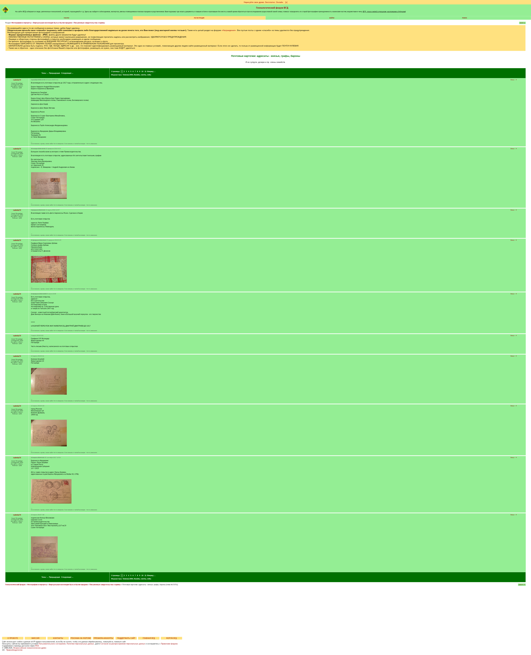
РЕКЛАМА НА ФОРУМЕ (81, 638)
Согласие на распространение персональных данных (122, 644)
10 (142, 71)
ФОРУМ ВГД (171, 638)
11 (145, 71)
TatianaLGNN (128, 75)
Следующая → (67, 73)
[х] (286, 2)
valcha (143, 75)
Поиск (464, 18)
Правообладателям (14, 650)
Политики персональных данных (80, 644)
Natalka (137, 75)
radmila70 (17, 80)
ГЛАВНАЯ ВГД (149, 638)
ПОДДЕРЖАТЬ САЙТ (126, 638)
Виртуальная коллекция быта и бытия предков (52, 23)
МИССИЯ (35, 638)
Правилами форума (169, 644)
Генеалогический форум (15, 585)
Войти (331, 18)
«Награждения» (229, 30)
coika (149, 75)
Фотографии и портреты (21, 23)
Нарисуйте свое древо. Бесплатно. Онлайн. (264, 2)
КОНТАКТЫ (58, 638)
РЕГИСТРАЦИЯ (199, 18)
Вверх (513, 79)
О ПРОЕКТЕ (12, 638)
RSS (37, 646)
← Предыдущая (53, 73)
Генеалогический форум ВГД (272, 8)
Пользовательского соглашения (52, 644)
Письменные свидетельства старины (89, 23)
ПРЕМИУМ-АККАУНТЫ (103, 638)
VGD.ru (66, 18)
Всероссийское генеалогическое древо (29, 648)
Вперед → (151, 71)
